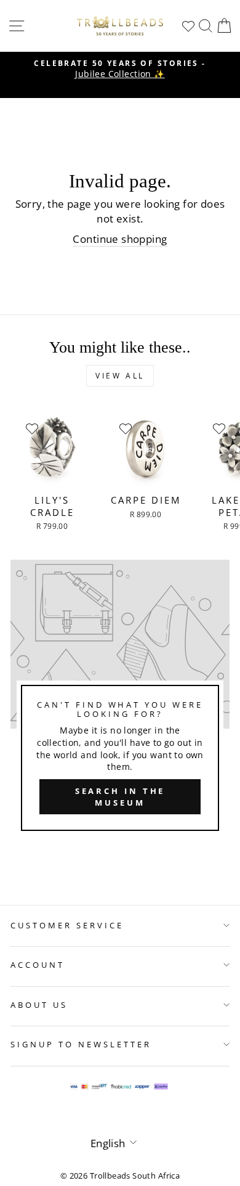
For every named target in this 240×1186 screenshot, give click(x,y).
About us (39, 1004)
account (37, 964)
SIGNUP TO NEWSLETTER (80, 1044)
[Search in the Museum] (120, 700)
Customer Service (67, 925)
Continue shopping (120, 239)
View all (120, 375)
